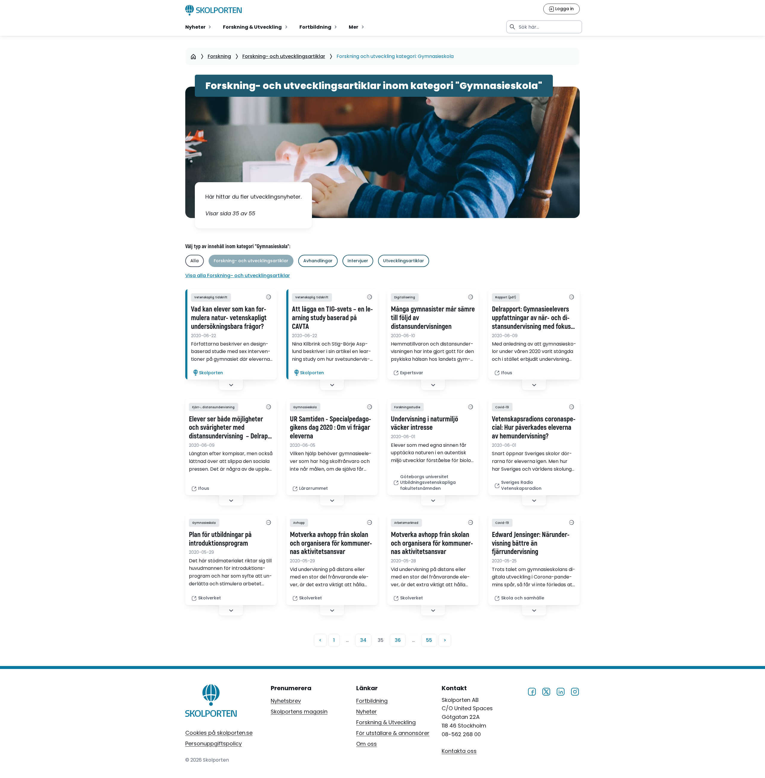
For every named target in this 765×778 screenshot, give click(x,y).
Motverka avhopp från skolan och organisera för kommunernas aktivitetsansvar (331, 543)
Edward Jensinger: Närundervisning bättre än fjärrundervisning (531, 543)
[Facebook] (532, 691)
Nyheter (366, 711)
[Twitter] (546, 691)
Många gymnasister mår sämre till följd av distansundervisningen (433, 318)
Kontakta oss (459, 751)
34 (363, 640)
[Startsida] (193, 56)
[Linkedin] (560, 691)
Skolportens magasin (299, 711)
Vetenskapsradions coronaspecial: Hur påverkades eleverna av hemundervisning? (534, 428)
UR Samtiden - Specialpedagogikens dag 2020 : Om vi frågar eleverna (330, 428)
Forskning (219, 56)
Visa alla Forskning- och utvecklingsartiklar (237, 275)
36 (398, 640)
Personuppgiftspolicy (213, 743)
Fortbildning (372, 701)
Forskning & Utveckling (386, 722)
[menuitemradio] (198, 27)
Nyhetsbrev (286, 701)
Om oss (366, 744)
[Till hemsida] (211, 701)
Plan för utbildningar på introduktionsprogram (220, 539)
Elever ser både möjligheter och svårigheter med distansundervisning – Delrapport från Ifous (229, 428)
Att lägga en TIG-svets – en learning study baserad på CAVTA (332, 318)
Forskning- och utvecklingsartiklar (283, 56)
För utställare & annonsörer (392, 733)
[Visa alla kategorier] (268, 297)
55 (429, 640)
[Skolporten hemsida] (213, 10)
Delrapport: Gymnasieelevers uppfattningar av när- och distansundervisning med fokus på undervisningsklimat (531, 318)
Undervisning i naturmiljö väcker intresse (424, 423)
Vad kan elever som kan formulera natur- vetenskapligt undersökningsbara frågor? (229, 318)
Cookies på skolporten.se (219, 732)
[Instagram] (575, 691)
